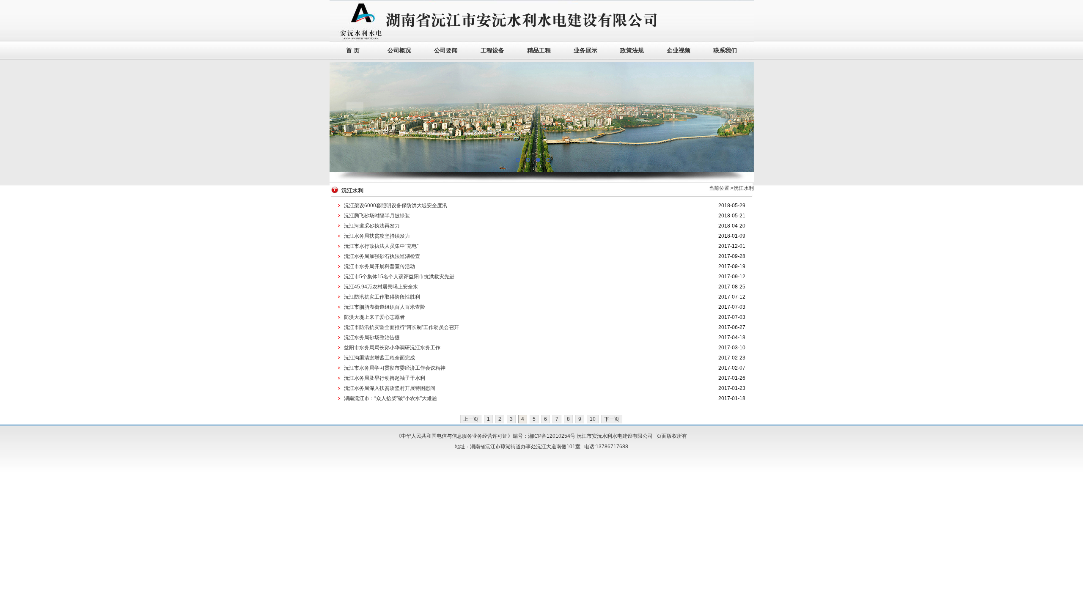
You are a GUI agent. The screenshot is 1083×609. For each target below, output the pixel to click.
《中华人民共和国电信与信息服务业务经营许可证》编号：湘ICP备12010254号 (485, 436)
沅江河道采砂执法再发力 (372, 226)
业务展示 (585, 50)
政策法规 (632, 50)
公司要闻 (446, 50)
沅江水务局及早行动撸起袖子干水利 (384, 378)
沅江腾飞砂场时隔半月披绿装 (377, 216)
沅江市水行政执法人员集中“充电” (381, 246)
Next (728, 117)
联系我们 (725, 50)
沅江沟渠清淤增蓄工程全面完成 (379, 358)
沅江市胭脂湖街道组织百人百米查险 (384, 307)
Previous (354, 117)
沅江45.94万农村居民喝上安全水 (381, 287)
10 (593, 419)
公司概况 (399, 50)
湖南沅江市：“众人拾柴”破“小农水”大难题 (390, 398)
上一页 (470, 419)
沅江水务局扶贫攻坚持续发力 (377, 236)
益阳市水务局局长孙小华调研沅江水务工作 (392, 348)
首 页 (353, 50)
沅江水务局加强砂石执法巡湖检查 (382, 256)
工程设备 (492, 50)
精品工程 (539, 50)
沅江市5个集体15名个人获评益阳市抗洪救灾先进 (399, 277)
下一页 (611, 419)
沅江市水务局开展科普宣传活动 (379, 266)
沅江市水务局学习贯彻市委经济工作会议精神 (394, 368)
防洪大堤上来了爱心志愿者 (374, 317)
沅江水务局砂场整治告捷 (372, 337)
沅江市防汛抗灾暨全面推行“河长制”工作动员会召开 (401, 327)
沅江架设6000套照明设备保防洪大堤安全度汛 (395, 205)
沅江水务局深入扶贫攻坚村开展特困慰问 (389, 388)
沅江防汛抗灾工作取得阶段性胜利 (382, 297)
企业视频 (678, 50)
